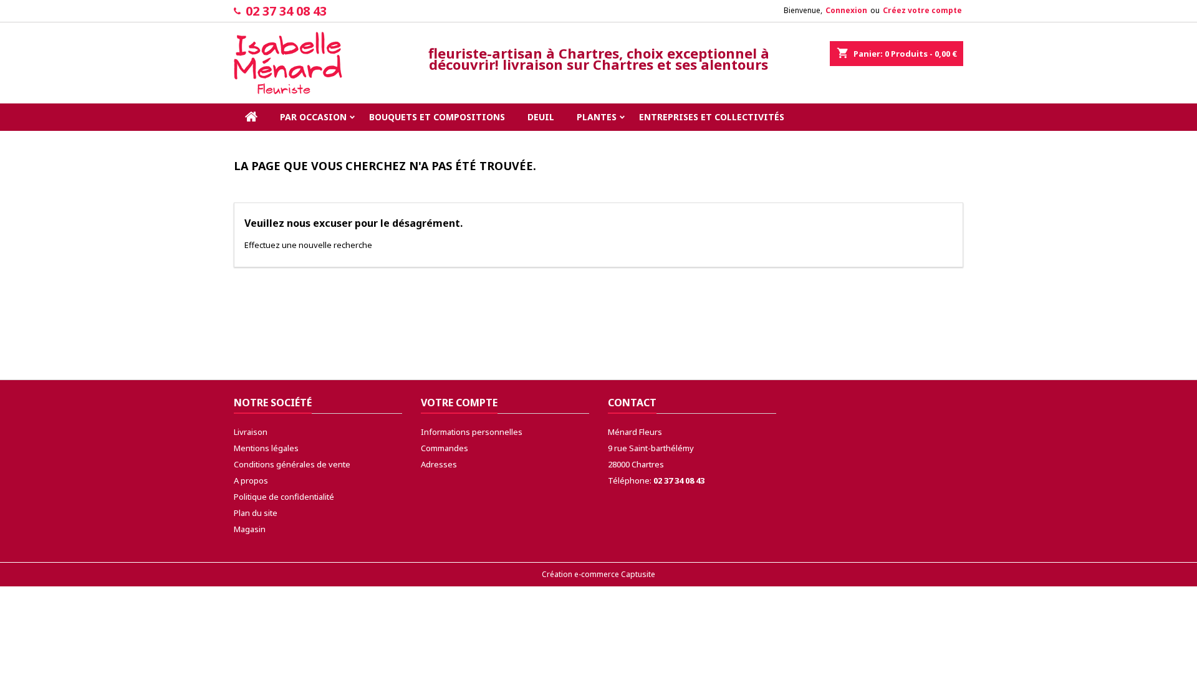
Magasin (250, 529)
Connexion (846, 10)
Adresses (439, 464)
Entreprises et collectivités (711, 117)
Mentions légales (266, 448)
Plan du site (255, 512)
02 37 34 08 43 (286, 10)
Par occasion (313, 117)
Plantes (597, 117)
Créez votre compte (922, 10)
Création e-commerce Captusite (598, 574)
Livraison (250, 431)
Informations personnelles (471, 431)
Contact (632, 402)
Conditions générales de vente (292, 464)
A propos (251, 480)
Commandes (444, 448)
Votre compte (459, 402)
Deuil (540, 117)
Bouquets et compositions (437, 117)
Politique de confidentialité (284, 496)
